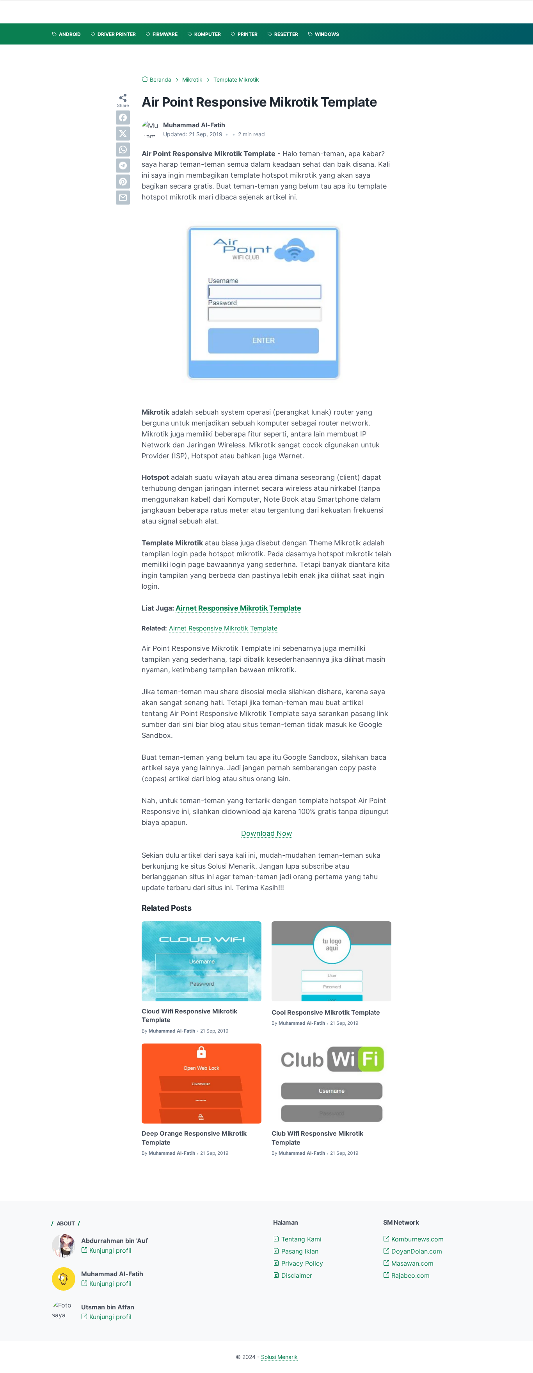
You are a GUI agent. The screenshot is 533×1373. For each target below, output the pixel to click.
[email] (123, 198)
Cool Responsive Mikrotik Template (326, 1012)
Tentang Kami (300, 1239)
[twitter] (123, 133)
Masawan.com (411, 1263)
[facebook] (123, 117)
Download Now (266, 833)
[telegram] (123, 165)
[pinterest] (123, 182)
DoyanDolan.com (415, 1251)
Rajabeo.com (409, 1275)
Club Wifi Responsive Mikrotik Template (317, 1137)
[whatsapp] (123, 149)
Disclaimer (295, 1275)
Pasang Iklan (298, 1251)
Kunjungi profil (109, 1250)
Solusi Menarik (279, 1356)
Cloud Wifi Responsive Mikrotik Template (189, 1015)
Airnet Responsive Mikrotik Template (238, 608)
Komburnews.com (416, 1239)
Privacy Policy (301, 1263)
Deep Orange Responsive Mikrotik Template (194, 1137)
